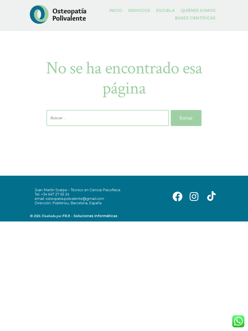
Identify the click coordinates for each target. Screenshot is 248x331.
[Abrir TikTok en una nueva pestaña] (210, 196)
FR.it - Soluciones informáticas (89, 216)
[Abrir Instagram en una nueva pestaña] (194, 196)
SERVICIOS (139, 10)
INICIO (115, 10)
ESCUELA (165, 10)
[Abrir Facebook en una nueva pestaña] (177, 196)
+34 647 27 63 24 (55, 194)
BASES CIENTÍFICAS (195, 18)
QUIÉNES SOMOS (198, 10)
